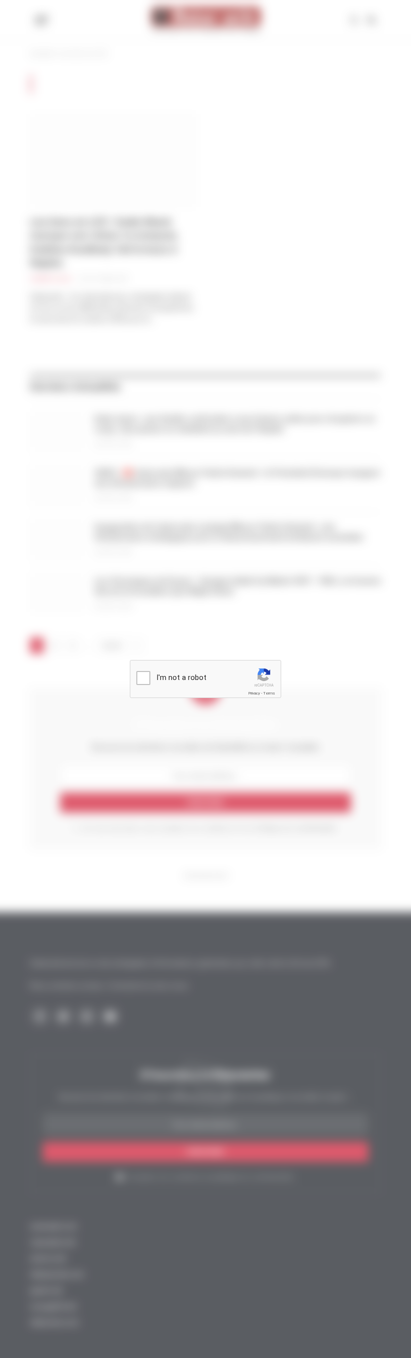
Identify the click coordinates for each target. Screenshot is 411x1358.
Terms (269, 693)
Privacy (254, 693)
